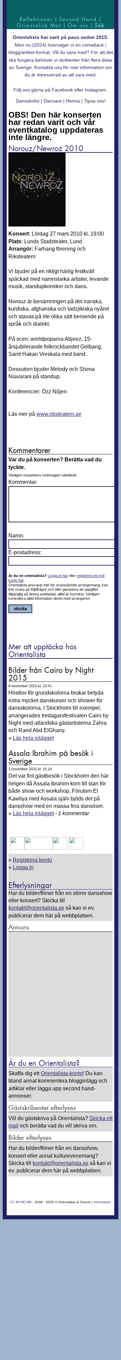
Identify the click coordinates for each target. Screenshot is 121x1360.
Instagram (95, 89)
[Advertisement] (60, 994)
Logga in (23, 867)
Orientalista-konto (62, 1073)
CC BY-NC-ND (21, 1202)
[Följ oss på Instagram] (75, 847)
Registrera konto (32, 860)
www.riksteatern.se (58, 414)
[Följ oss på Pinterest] (60, 847)
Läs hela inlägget (33, 738)
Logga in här (58, 576)
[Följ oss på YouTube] (39, 847)
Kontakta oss (48, 67)
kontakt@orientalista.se (36, 908)
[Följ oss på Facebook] (17, 847)
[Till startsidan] (60, 7)
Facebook (62, 89)
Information (102, 1202)
